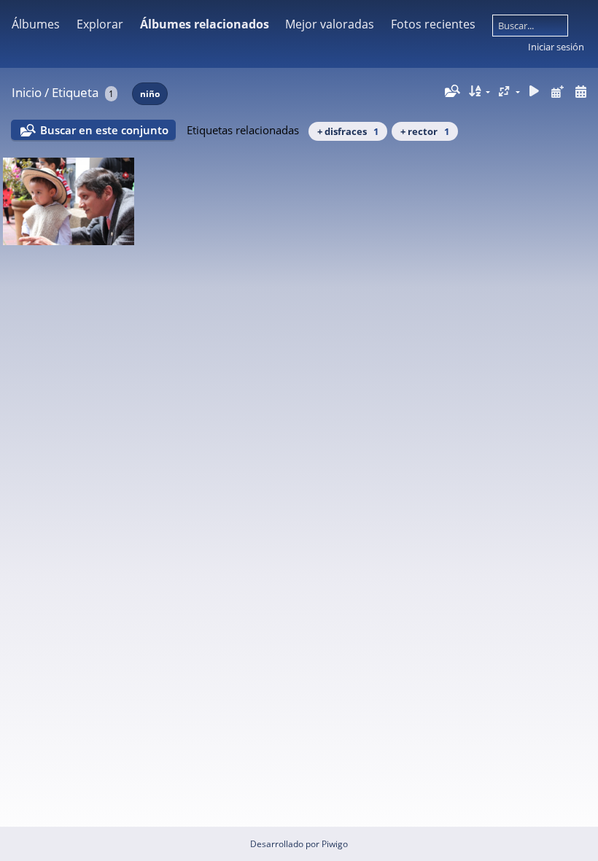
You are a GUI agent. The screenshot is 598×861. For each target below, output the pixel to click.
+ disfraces (347, 131)
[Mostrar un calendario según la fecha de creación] (580, 91)
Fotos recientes (433, 24)
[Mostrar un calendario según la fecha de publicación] (557, 91)
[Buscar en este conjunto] (451, 91)
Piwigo (335, 844)
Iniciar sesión (556, 46)
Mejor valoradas (329, 24)
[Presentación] (534, 91)
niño (150, 94)
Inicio (27, 92)
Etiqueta (75, 92)
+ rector (424, 131)
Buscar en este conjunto (104, 130)
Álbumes (36, 24)
